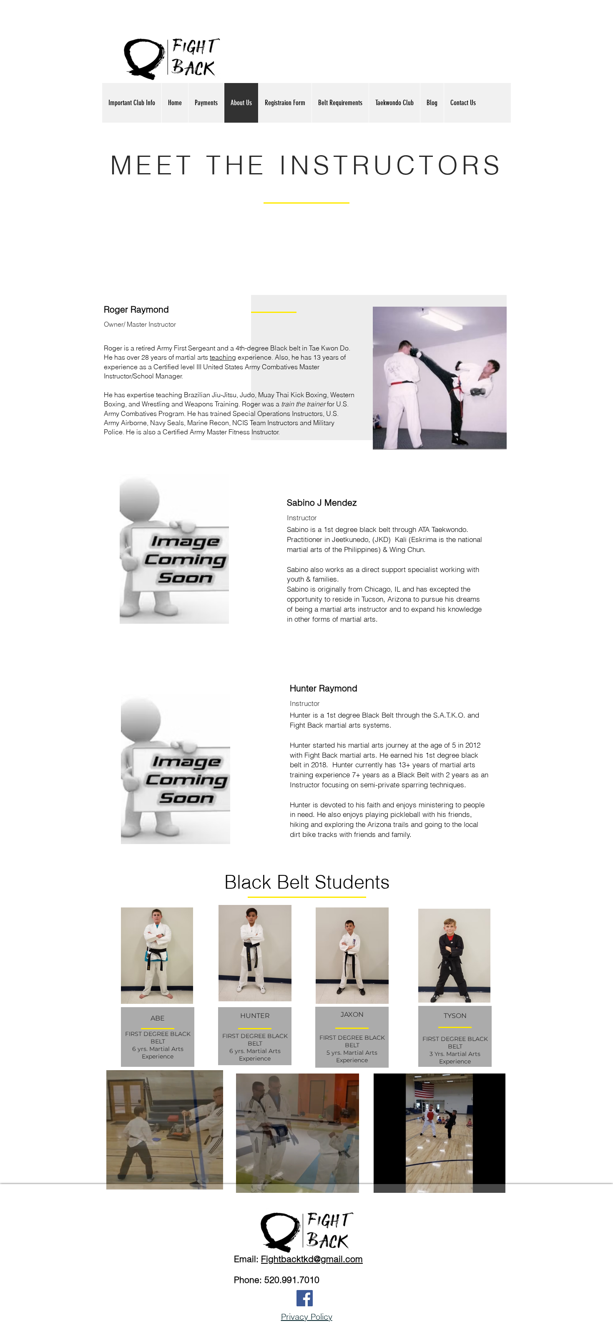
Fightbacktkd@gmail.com (312, 1258)
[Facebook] (304, 1298)
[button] (212, 1180)
